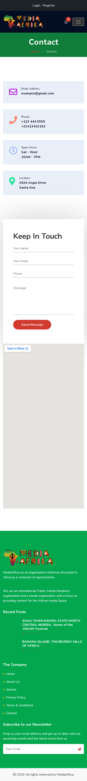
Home (34, 51)
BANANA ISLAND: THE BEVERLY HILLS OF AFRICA (52, 643)
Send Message (32, 324)
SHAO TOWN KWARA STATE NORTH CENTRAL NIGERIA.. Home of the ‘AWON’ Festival (51, 625)
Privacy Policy (15, 697)
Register (49, 5)
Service (11, 689)
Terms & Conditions (19, 705)
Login (36, 5)
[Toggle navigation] (78, 22)
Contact (11, 713)
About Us (13, 682)
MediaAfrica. (65, 774)
